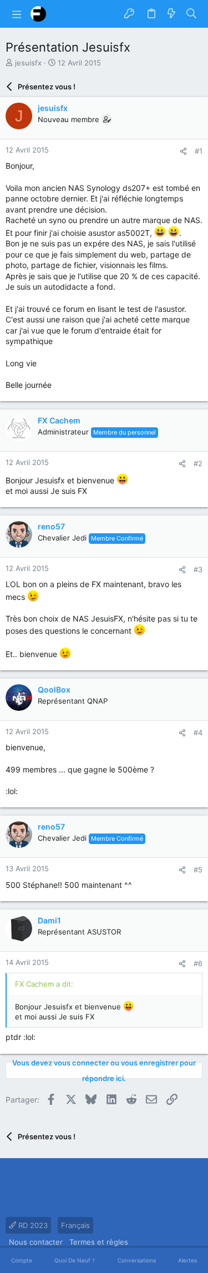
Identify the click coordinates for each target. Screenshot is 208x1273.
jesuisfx (28, 62)
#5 (198, 869)
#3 (198, 569)
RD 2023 (32, 1225)
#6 (198, 963)
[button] (17, 14)
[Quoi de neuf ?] (171, 14)
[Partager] (183, 151)
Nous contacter (36, 1241)
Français (75, 1225)
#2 (198, 463)
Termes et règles (98, 1241)
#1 (198, 151)
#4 (198, 732)
